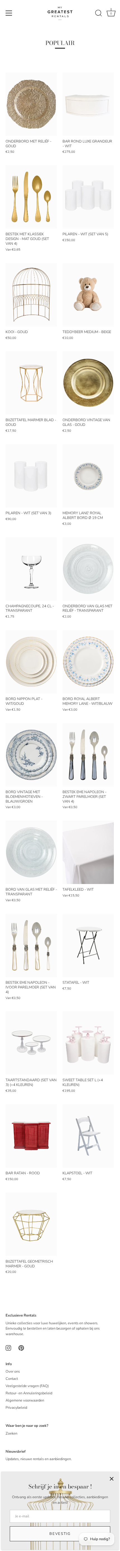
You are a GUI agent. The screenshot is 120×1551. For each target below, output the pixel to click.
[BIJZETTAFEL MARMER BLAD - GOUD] (31, 382)
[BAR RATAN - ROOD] (31, 1136)
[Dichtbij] (111, 1479)
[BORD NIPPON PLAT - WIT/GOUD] (31, 661)
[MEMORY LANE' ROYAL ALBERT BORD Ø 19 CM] (88, 476)
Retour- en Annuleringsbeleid (29, 1393)
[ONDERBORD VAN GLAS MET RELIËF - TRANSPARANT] (88, 569)
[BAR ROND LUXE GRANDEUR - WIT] (88, 104)
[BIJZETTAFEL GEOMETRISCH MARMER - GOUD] (31, 1224)
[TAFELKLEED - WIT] (88, 852)
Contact (12, 1378)
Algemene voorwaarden (25, 1400)
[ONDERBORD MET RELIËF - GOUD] (31, 104)
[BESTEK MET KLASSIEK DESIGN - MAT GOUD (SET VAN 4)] (31, 197)
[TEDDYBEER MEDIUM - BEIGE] (88, 294)
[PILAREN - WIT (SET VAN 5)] (88, 197)
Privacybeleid (16, 1407)
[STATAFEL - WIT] (88, 945)
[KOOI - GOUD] (31, 294)
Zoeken (11, 1433)
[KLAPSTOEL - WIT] (88, 1136)
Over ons (13, 1371)
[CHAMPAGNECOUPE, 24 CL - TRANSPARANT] (31, 569)
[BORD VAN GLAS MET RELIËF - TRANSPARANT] (31, 852)
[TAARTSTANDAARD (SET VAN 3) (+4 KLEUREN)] (31, 1043)
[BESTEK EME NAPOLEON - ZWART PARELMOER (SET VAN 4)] (88, 754)
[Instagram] (8, 1347)
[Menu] (9, 13)
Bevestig (60, 1533)
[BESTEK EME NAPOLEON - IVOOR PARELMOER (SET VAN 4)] (31, 945)
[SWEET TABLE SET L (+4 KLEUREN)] (88, 1043)
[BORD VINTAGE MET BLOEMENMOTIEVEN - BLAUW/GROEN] (31, 754)
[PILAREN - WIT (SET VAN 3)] (31, 476)
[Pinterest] (21, 1347)
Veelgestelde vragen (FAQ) (27, 1385)
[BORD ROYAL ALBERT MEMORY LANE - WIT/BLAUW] (88, 661)
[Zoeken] (98, 14)
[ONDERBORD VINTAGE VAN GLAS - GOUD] (88, 382)
